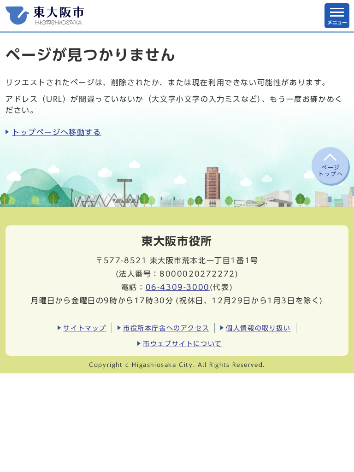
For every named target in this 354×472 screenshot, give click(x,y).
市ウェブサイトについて (182, 343)
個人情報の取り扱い (258, 327)
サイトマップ (84, 327)
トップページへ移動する (56, 132)
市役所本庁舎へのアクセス (166, 327)
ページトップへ (330, 171)
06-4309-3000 (178, 287)
